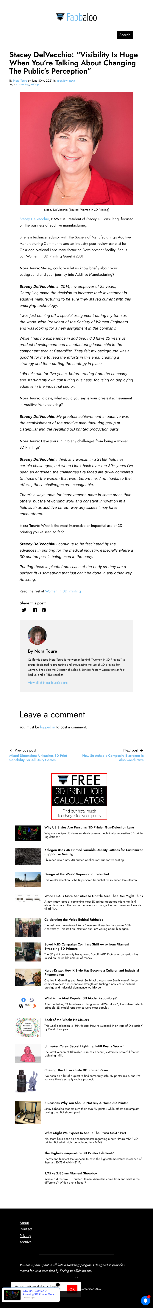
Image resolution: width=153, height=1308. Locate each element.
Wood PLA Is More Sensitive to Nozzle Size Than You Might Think (93, 895)
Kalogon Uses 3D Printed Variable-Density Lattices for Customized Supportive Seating (93, 851)
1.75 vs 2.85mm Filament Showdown (71, 1173)
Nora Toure (20, 80)
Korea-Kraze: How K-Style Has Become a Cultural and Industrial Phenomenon (91, 972)
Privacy (25, 1236)
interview (62, 80)
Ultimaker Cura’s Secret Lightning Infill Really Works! (84, 1046)
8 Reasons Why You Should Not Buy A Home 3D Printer (86, 1102)
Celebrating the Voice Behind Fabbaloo (73, 919)
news (72, 80)
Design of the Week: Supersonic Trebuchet (76, 874)
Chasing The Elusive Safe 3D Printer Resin (76, 1070)
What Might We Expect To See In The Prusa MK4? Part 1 (86, 1132)
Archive (26, 1242)
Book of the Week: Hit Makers (66, 1019)
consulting (22, 84)
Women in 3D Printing (63, 591)
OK (72, 1289)
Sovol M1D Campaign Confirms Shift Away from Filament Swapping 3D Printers (86, 946)
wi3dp (35, 84)
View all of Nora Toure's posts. (48, 682)
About (24, 1223)
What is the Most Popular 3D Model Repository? (80, 998)
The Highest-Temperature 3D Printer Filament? (79, 1153)
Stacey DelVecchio (34, 219)
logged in (47, 727)
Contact (26, 1229)
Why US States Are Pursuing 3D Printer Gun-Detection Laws (89, 827)
